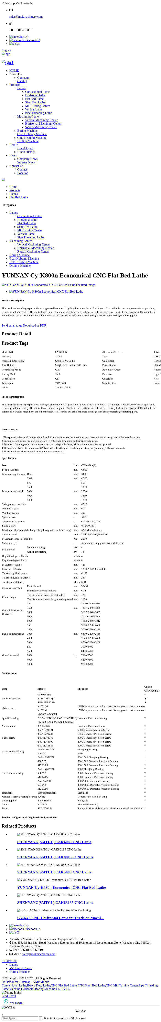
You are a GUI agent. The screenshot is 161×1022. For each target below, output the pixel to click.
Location (22, 173)
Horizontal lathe (35, 95)
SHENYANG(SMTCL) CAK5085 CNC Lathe (54, 872)
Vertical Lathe (33, 109)
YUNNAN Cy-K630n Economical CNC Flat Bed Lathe (61, 887)
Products (14, 84)
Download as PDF (34, 325)
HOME (14, 70)
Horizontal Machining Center (43, 123)
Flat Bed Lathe (34, 98)
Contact (22, 169)
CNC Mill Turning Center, (122, 985)
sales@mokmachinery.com (26, 16)
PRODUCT (9, 961)
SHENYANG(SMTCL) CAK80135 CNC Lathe (55, 857)
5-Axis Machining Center (41, 127)
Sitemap (25, 982)
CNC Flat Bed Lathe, (64, 985)
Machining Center (28, 116)
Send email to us (12, 325)
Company (23, 77)
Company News (27, 159)
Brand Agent (25, 148)
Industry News (26, 162)
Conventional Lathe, (14, 985)
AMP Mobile (41, 982)
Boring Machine (27, 130)
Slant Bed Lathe (35, 102)
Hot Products (10, 982)
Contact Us (16, 166)
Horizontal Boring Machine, (38, 989)
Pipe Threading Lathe (38, 113)
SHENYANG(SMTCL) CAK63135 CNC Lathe (55, 903)
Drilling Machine (27, 141)
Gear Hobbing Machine (32, 134)
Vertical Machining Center (41, 120)
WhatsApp (16, 1002)
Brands (13, 144)
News (13, 155)
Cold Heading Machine (31, 137)
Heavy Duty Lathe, (39, 985)
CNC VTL (63, 989)
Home (13, 186)
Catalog (22, 81)
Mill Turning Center (37, 106)
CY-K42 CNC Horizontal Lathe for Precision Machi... (60, 918)
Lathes (21, 88)
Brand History (26, 151)
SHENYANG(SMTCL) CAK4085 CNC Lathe (54, 842)
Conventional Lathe (37, 91)
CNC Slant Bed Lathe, (92, 985)
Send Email (9, 996)
